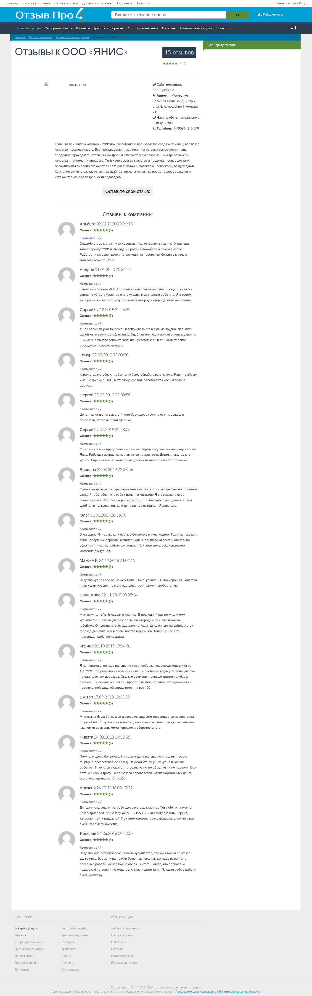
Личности (67, 962)
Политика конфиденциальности (240, 991)
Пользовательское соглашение (196, 991)
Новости (143, 3)
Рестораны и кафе (58, 28)
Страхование (70, 969)
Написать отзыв (66, 3)
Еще (290, 28)
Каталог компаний (36, 3)
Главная (12, 3)
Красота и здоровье (108, 28)
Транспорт (224, 28)
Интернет (169, 28)
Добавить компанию (97, 3)
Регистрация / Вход (291, 3)
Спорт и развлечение (143, 28)
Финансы (83, 28)
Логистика (22, 969)
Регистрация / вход (124, 962)
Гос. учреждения (26, 962)
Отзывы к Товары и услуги (72, 37)
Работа (66, 956)
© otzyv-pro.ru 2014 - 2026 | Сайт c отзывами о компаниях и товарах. (156, 987)
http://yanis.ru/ (163, 90)
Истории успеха (122, 956)
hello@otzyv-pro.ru (269, 14)
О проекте (124, 3)
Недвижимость (25, 956)
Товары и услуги (29, 28)
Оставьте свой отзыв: (127, 191)
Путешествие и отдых (196, 28)
